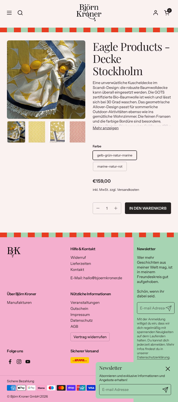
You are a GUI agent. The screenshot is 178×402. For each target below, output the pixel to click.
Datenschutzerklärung (153, 357)
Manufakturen (19, 302)
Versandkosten (128, 190)
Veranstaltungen (85, 302)
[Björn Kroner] (89, 12)
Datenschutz (81, 320)
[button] (167, 13)
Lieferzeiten (80, 263)
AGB (74, 326)
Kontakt (77, 269)
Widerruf (78, 257)
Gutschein (79, 308)
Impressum (80, 314)
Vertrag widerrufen (90, 336)
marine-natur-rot (109, 166)
